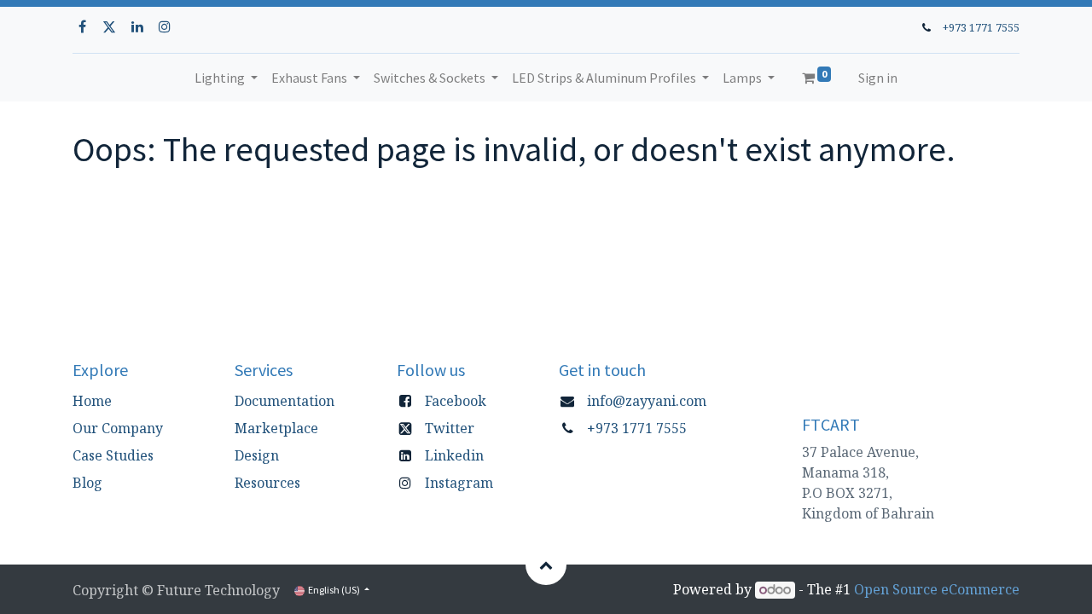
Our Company (118, 428)
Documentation (284, 400)
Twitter (449, 428)
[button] (546, 564)
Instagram (459, 482)
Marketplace (276, 428)
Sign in (877, 77)
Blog (87, 482)
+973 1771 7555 (981, 27)
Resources (267, 482)
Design (257, 455)
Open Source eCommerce (936, 589)
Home (92, 400)
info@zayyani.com (646, 400)
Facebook (455, 400)
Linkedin (454, 455)
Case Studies (113, 455)
